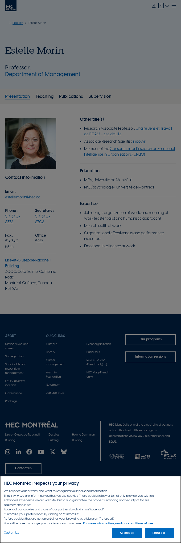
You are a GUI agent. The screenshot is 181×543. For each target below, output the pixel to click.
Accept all (127, 532)
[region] (90, 509)
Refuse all (159, 532)
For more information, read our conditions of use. (118, 523)
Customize (11, 532)
